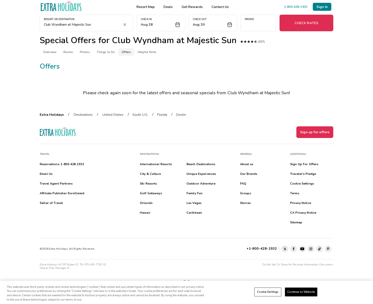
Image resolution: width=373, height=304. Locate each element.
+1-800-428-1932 (263, 248)
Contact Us (220, 7)
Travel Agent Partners (56, 184)
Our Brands (248, 174)
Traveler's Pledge (303, 174)
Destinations (83, 114)
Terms (294, 193)
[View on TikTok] (319, 248)
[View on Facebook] (293, 248)
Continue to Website (301, 292)
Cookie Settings (267, 292)
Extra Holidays (52, 114)
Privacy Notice (300, 203)
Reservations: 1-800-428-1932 (62, 164)
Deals (168, 7)
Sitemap (296, 222)
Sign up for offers (315, 132)
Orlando (146, 203)
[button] (161, 23)
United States (112, 114)
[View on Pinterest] (328, 248)
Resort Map (145, 7)
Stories (245, 203)
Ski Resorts (148, 184)
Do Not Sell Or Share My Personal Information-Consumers (297, 264)
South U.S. (140, 114)
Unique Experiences (201, 174)
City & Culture (150, 174)
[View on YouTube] (302, 248)
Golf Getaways (151, 193)
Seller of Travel (51, 203)
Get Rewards (192, 7)
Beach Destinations (200, 164)
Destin (181, 114)
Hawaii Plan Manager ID (55, 268)
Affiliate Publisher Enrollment (62, 193)
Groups (245, 193)
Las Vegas (193, 203)
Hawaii (145, 213)
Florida (162, 114)
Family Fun (194, 193)
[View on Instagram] (310, 248)
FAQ (243, 184)
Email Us (46, 174)
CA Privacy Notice (303, 213)
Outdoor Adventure (200, 184)
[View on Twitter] (284, 248)
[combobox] (82, 24)
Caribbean (194, 213)
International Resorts (156, 164)
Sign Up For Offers (304, 164)
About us (246, 164)
